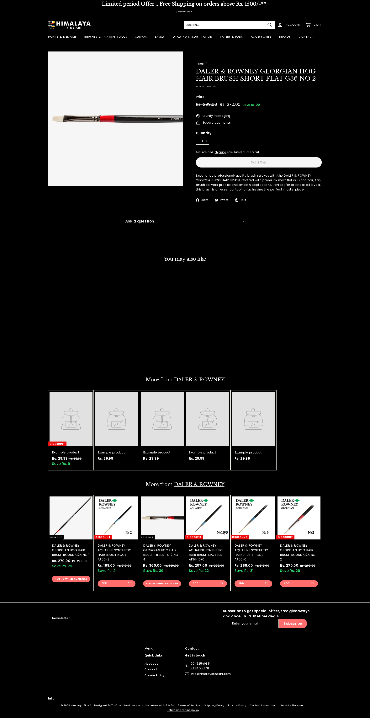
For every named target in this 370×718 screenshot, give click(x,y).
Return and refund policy (183, 710)
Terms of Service (189, 705)
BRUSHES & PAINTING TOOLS (105, 37)
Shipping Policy (214, 705)
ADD (104, 583)
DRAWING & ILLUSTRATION (192, 37)
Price (200, 96)
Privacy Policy (237, 705)
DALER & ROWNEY (199, 380)
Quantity (203, 133)
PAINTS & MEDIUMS (62, 37)
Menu (149, 648)
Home (200, 64)
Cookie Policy (154, 675)
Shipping (220, 152)
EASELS (160, 37)
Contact (151, 669)
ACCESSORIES (261, 37)
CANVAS (141, 37)
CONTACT (306, 37)
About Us (151, 664)
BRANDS (285, 37)
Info (51, 698)
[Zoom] (115, 119)
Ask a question (139, 221)
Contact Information (263, 705)
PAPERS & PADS (231, 37)
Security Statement (292, 705)
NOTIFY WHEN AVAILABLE (71, 358)
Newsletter (61, 618)
